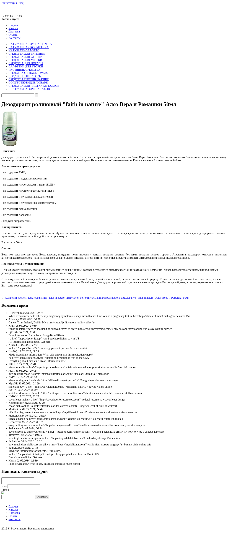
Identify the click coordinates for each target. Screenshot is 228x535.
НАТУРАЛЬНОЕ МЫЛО (24, 50)
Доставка (14, 31)
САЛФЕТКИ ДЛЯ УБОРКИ (26, 66)
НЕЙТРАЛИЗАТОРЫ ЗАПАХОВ (29, 88)
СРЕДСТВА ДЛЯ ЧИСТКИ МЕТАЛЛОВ (34, 85)
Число (5, 489)
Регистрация (9, 2)
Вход (20, 2)
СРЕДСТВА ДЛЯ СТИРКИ (25, 56)
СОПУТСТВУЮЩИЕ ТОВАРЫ (28, 82)
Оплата (13, 34)
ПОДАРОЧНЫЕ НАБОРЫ (25, 76)
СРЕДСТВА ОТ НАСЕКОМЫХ (28, 72)
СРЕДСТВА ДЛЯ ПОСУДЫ (26, 63)
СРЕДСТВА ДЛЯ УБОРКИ (25, 60)
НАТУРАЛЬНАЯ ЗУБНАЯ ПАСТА (30, 43)
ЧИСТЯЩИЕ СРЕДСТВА (24, 69)
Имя (4, 486)
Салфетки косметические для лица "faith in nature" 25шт (39, 297)
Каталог (13, 28)
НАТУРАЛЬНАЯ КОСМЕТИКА (29, 47)
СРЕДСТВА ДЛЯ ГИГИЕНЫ (27, 53)
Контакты (14, 37)
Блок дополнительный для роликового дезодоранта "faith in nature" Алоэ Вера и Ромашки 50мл (131, 297)
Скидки (13, 25)
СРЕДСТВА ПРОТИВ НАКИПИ (29, 79)
